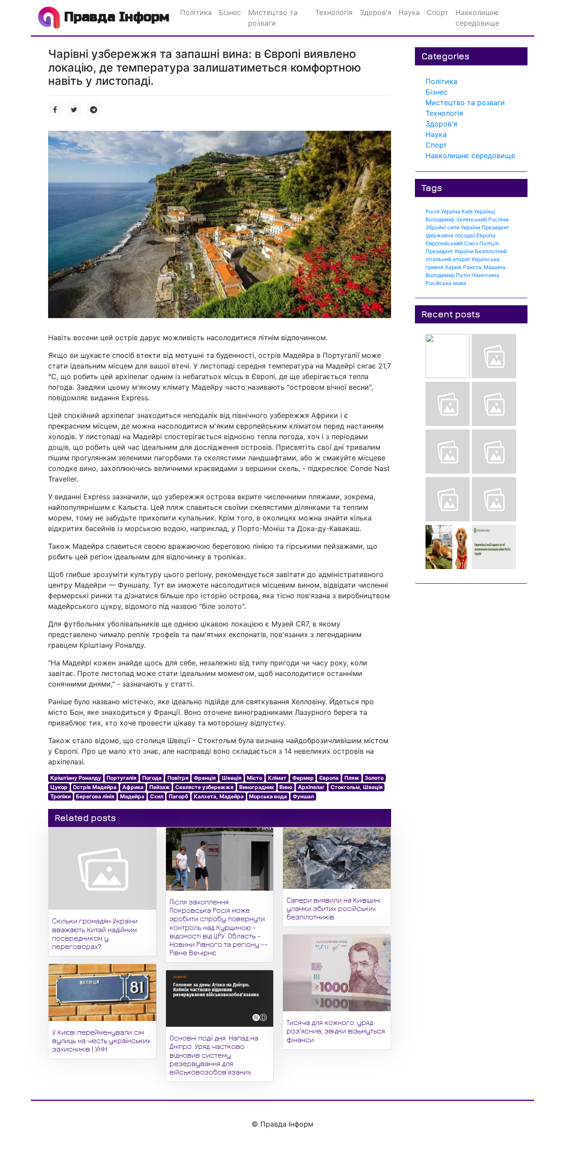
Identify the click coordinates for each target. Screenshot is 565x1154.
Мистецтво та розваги (465, 102)
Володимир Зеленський (456, 219)
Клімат (277, 777)
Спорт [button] (437, 12)
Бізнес (437, 91)
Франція (205, 777)
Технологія (444, 113)
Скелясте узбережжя (204, 787)
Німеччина (485, 275)
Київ (467, 211)
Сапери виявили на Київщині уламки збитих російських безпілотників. (333, 908)
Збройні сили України (453, 227)
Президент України (450, 251)
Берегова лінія (95, 796)
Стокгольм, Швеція (357, 787)
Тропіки (60, 796)
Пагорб (178, 796)
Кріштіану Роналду (75, 777)
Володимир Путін (448, 275)
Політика (441, 81)
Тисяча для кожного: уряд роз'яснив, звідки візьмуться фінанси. (335, 1030)
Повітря (177, 777)
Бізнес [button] (230, 12)
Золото (374, 777)
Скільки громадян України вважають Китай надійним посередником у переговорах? (95, 933)
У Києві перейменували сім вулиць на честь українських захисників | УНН (101, 1040)
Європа (329, 777)
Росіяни (498, 219)
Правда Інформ (115, 17)
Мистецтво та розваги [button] (273, 17)
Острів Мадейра (95, 787)
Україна (450, 211)
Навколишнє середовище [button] (477, 17)
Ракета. (472, 267)
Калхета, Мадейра (219, 796)
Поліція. (489, 243)
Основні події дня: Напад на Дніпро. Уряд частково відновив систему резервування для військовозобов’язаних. (214, 1055)
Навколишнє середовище (470, 155)
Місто (254, 777)
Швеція (231, 777)
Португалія (121, 777)
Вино (285, 787)
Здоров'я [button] (376, 12)
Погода (152, 777)
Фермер (303, 777)
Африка (132, 787)
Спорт (436, 144)
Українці (484, 211)
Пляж (351, 777)
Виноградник (256, 787)
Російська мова (446, 283)
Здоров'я (441, 123)
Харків (453, 267)
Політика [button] (196, 12)
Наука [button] (409, 12)
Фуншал (303, 796)
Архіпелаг (311, 787)
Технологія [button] (334, 12)
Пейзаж (159, 787)
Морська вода (268, 796)
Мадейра (132, 796)
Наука (436, 134)
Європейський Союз (452, 243)
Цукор (59, 787)
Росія (433, 211)
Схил (156, 796)
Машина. (495, 267)
